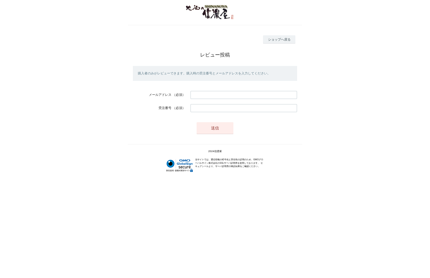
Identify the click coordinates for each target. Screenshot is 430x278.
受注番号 (165, 108)
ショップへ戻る (279, 39)
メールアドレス (160, 95)
